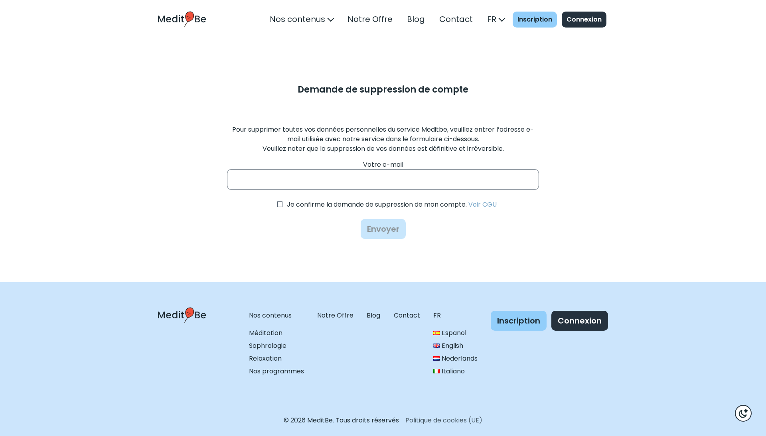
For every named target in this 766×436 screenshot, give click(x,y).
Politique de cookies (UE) (443, 420)
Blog (416, 19)
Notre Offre (370, 19)
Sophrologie (267, 345)
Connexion (584, 19)
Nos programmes (276, 371)
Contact (456, 19)
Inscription (534, 19)
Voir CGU (482, 204)
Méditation (265, 332)
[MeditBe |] (182, 330)
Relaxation (265, 358)
